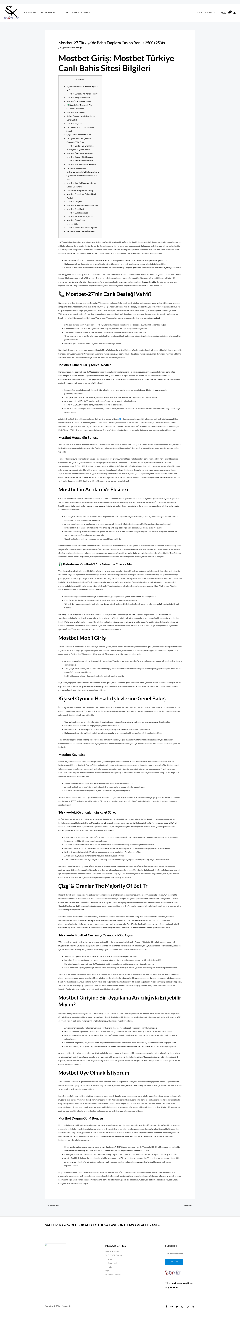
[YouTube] (171, 1306)
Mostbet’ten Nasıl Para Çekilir (79, 216)
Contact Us (210, 13)
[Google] (188, 1306)
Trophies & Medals (81, 13)
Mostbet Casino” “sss (75, 220)
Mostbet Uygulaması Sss (77, 212)
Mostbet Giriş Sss (74, 201)
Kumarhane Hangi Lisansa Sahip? (80, 190)
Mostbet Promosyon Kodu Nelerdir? (82, 205)
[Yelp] (193, 1306)
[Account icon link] (234, 13)
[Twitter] (177, 1306)
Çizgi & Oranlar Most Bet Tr (78, 134)
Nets (110, 1267)
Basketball (112, 1263)
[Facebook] (166, 1306)
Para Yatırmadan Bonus (76, 168)
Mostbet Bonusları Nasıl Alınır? (80, 160)
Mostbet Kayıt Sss (74, 123)
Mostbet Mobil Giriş (75, 112)
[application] (59, 13)
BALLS (110, 1259)
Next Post (189, 1205)
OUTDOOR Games (49, 13)
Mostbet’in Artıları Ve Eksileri (79, 101)
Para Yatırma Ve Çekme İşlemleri (80, 231)
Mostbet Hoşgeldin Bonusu (78, 97)
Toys (66, 13)
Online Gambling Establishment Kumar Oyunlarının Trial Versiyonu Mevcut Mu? (83, 175)
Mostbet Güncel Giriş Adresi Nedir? (82, 93)
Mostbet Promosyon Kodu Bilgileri (81, 227)
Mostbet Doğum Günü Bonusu (79, 157)
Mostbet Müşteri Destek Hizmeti (81, 164)
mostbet (156, 318)
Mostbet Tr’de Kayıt (75, 209)
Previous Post (52, 1205)
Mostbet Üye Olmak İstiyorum (79, 153)
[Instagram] (182, 1306)
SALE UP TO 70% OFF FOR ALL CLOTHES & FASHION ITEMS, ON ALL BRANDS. (103, 1225)
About (199, 13)
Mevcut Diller (72, 224)
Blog (62, 47)
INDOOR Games (31, 13)
